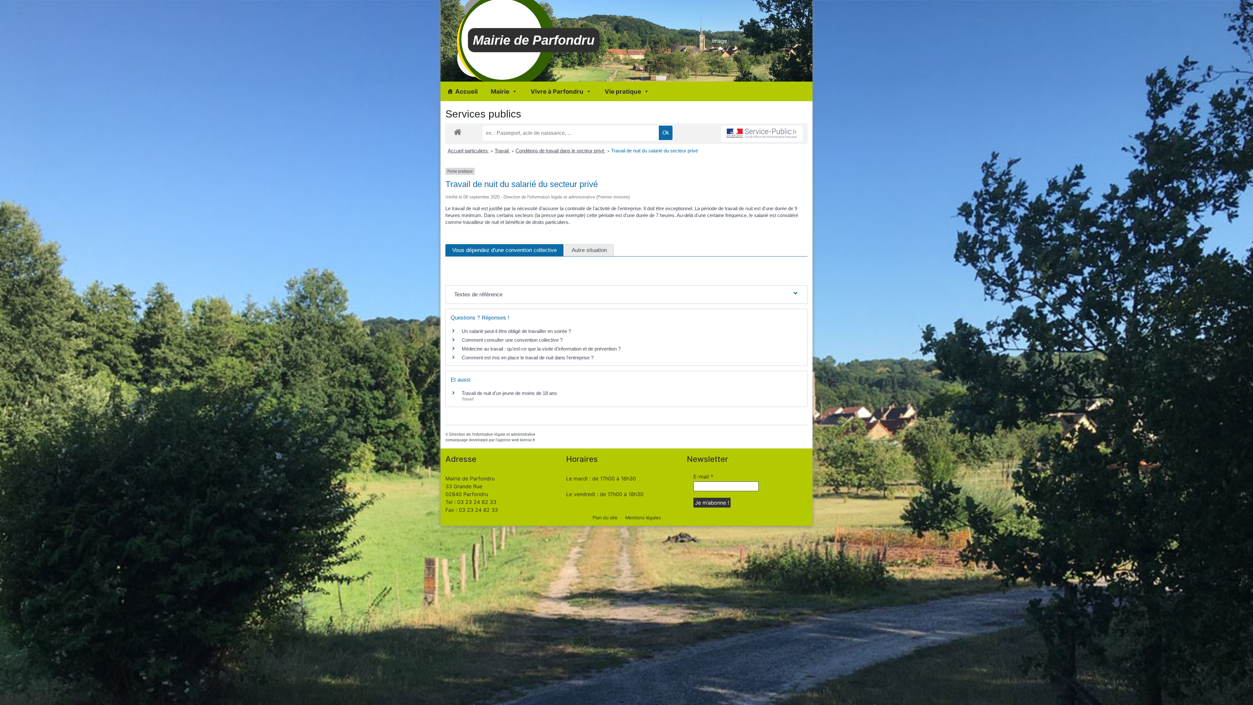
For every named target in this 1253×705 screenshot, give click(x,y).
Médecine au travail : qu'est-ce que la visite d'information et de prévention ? (541, 349)
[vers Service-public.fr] (762, 134)
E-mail (703, 476)
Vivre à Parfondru (557, 91)
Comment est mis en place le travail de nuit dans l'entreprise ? (528, 357)
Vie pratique (623, 91)
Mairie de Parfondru (534, 40)
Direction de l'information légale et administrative (492, 434)
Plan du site (605, 517)
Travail (502, 150)
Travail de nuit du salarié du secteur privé (654, 150)
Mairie (500, 91)
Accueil (466, 91)
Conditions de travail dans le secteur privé (561, 150)
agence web (508, 440)
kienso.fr (527, 440)
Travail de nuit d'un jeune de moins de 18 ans (509, 393)
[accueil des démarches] (457, 132)
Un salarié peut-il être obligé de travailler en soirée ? (516, 331)
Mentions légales (643, 517)
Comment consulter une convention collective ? (512, 340)
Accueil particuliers (468, 150)
